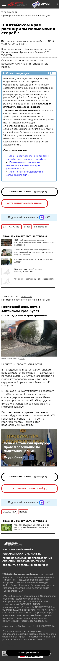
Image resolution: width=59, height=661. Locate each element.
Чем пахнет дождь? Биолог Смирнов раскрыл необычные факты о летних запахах (31, 527)
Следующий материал (28, 653)
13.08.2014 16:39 (9, 12)
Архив (18, 49)
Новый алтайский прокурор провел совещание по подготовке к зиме (27, 447)
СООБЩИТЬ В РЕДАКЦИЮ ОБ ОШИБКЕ (25, 565)
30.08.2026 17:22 (9, 296)
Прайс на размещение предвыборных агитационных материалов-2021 (27, 559)
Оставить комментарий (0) (24, 203)
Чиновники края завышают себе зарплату (34, 279)
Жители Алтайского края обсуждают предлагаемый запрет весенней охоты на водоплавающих (33, 252)
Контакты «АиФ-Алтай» (17, 549)
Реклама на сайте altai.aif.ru (21, 553)
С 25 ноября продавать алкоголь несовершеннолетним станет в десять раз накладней (34, 242)
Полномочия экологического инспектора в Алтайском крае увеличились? (24, 165)
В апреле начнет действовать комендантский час (28, 270)
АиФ (22, 358)
